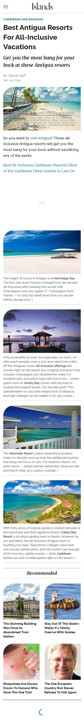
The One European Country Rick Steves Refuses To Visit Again (60, 688)
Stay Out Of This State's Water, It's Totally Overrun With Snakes (61, 628)
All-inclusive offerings (51, 366)
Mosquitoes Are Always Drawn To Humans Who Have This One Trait (20, 688)
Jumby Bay (32, 383)
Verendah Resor (20, 453)
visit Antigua (40, 138)
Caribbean (64, 553)
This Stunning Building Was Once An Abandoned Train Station (19, 630)
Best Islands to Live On (55, 171)
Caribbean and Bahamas (23, 19)
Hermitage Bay (64, 278)
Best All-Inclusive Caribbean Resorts (34, 165)
